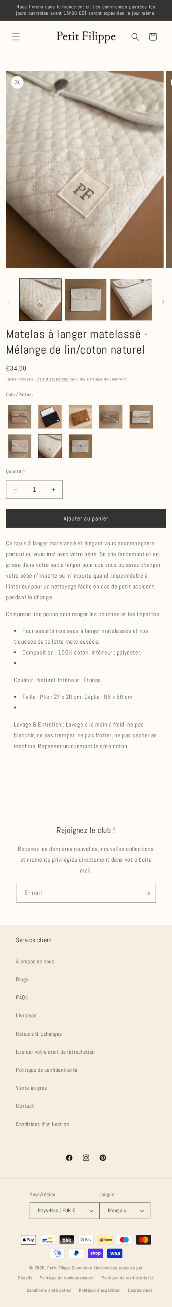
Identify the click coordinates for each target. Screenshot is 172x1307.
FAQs (22, 997)
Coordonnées (140, 1290)
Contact (25, 1105)
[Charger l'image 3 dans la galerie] (131, 299)
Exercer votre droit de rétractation (55, 1051)
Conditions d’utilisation (49, 1290)
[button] (16, 37)
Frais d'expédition (52, 379)
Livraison (26, 1015)
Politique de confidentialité (47, 1069)
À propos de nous (35, 961)
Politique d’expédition (99, 1290)
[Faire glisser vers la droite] (163, 301)
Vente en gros (31, 1087)
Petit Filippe (59, 1268)
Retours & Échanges (39, 1033)
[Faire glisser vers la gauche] (9, 301)
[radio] (19, 416)
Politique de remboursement (67, 1278)
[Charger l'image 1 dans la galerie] (40, 299)
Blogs (22, 979)
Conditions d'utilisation (42, 1124)
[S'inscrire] (147, 893)
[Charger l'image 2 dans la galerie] (86, 299)
